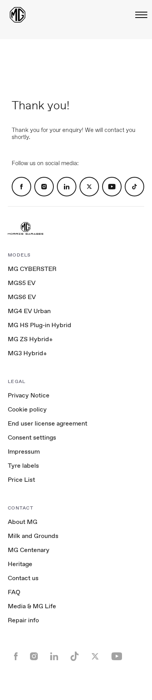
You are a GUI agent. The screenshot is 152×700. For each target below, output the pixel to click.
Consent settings (32, 437)
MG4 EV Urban (29, 311)
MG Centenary (28, 550)
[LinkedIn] (66, 186)
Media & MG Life (32, 606)
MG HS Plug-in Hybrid (39, 325)
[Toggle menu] (139, 15)
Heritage (20, 564)
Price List (21, 480)
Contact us (23, 578)
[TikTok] (134, 186)
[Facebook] (21, 186)
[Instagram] (44, 186)
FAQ (14, 592)
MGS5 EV (21, 283)
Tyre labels (23, 465)
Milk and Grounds (33, 536)
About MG (22, 522)
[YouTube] (112, 186)
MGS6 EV (22, 297)
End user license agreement (47, 423)
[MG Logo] (25, 229)
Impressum (24, 451)
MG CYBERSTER (32, 269)
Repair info (23, 620)
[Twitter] (89, 186)
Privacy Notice (28, 395)
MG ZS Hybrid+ (30, 339)
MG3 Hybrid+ (27, 353)
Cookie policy (27, 409)
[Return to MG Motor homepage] (17, 15)
